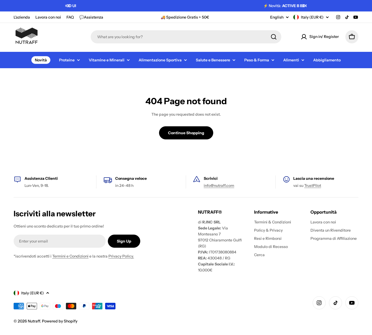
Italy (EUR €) (312, 17)
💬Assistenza (91, 17)
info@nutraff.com (219, 185)
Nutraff (34, 321)
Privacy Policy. (121, 256)
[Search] (273, 37)
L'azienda (22, 17)
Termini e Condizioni (70, 256)
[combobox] (186, 36)
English (276, 17)
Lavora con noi (48, 17)
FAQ (70, 17)
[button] (68, 5)
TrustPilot (312, 185)
